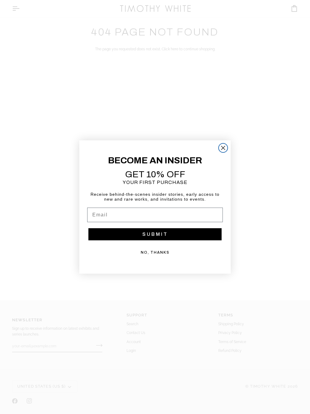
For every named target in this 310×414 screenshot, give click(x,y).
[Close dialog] (223, 147)
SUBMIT (155, 234)
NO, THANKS (155, 252)
